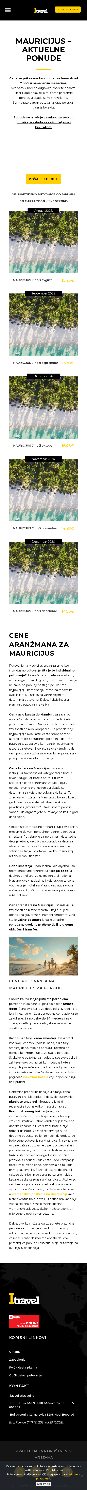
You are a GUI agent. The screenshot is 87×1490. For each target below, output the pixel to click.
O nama (14, 1352)
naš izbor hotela (35, 1077)
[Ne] (82, 1476)
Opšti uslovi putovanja (25, 1375)
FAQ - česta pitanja (23, 1367)
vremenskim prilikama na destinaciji (39, 1194)
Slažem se (43, 1483)
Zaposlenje (17, 1359)
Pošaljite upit (68, 9)
